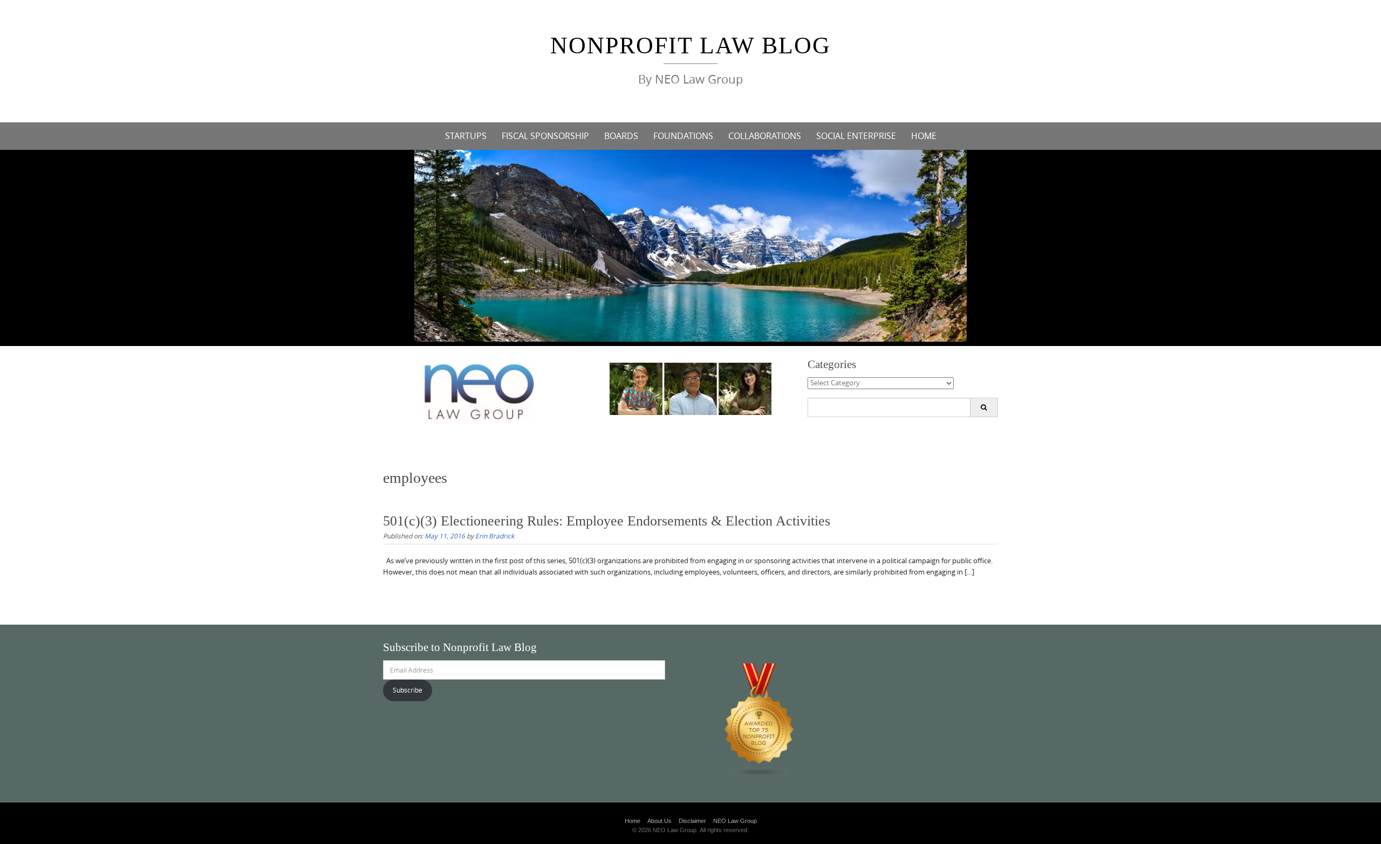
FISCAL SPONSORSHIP (545, 136)
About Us (659, 821)
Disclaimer (692, 821)
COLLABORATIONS (764, 136)
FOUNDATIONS (683, 136)
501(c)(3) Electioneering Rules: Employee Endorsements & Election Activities (606, 521)
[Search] (983, 407)
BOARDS (621, 136)
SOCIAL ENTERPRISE (856, 136)
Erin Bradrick (494, 535)
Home (632, 821)
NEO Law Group (735, 821)
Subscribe (407, 690)
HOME (923, 136)
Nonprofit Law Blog (690, 45)
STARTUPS (466, 136)
